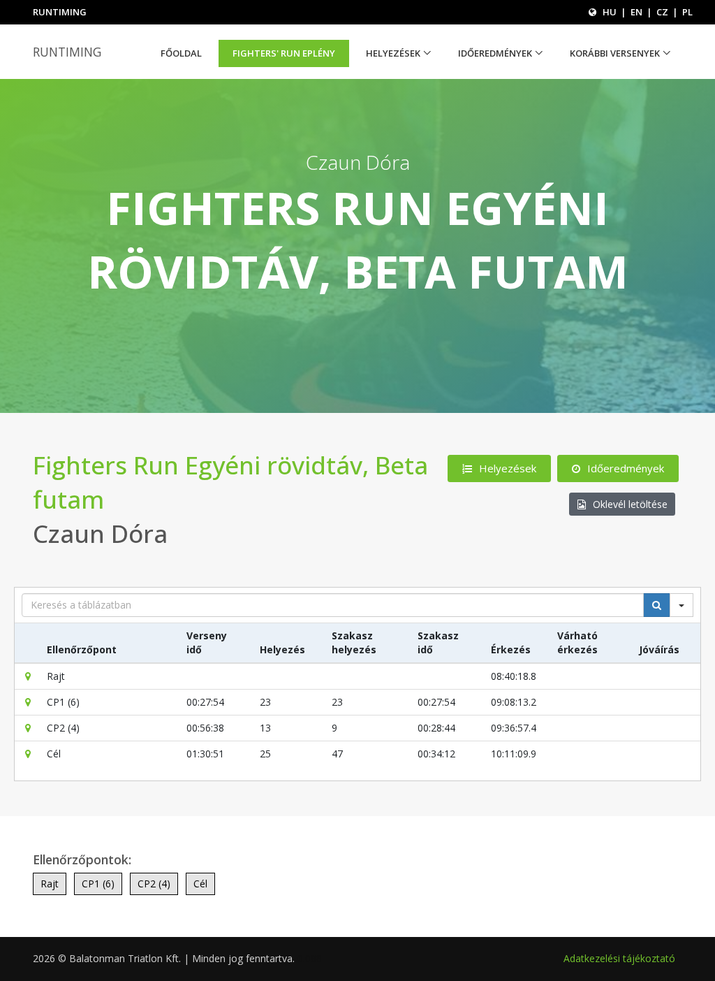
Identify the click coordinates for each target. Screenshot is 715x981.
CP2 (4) (154, 883)
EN (636, 12)
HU (610, 12)
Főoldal (181, 53)
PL (687, 12)
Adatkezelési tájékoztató (619, 958)
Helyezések (393, 53)
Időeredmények (495, 53)
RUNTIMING (67, 51)
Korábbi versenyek (615, 53)
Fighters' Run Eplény (284, 53)
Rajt (49, 883)
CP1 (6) (98, 883)
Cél (200, 883)
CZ (662, 12)
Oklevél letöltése (630, 504)
